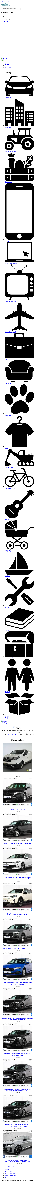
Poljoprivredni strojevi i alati (13, 151)
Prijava (2, 1)
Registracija (8, 1)
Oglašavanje (8, 1171)
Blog (6, 718)
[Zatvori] (2, 60)
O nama (7, 1169)
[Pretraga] (20, 9)
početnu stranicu (13, 734)
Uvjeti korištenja (10, 1173)
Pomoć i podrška (10, 1167)
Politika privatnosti (10, 1175)
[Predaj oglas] (4, 723)
